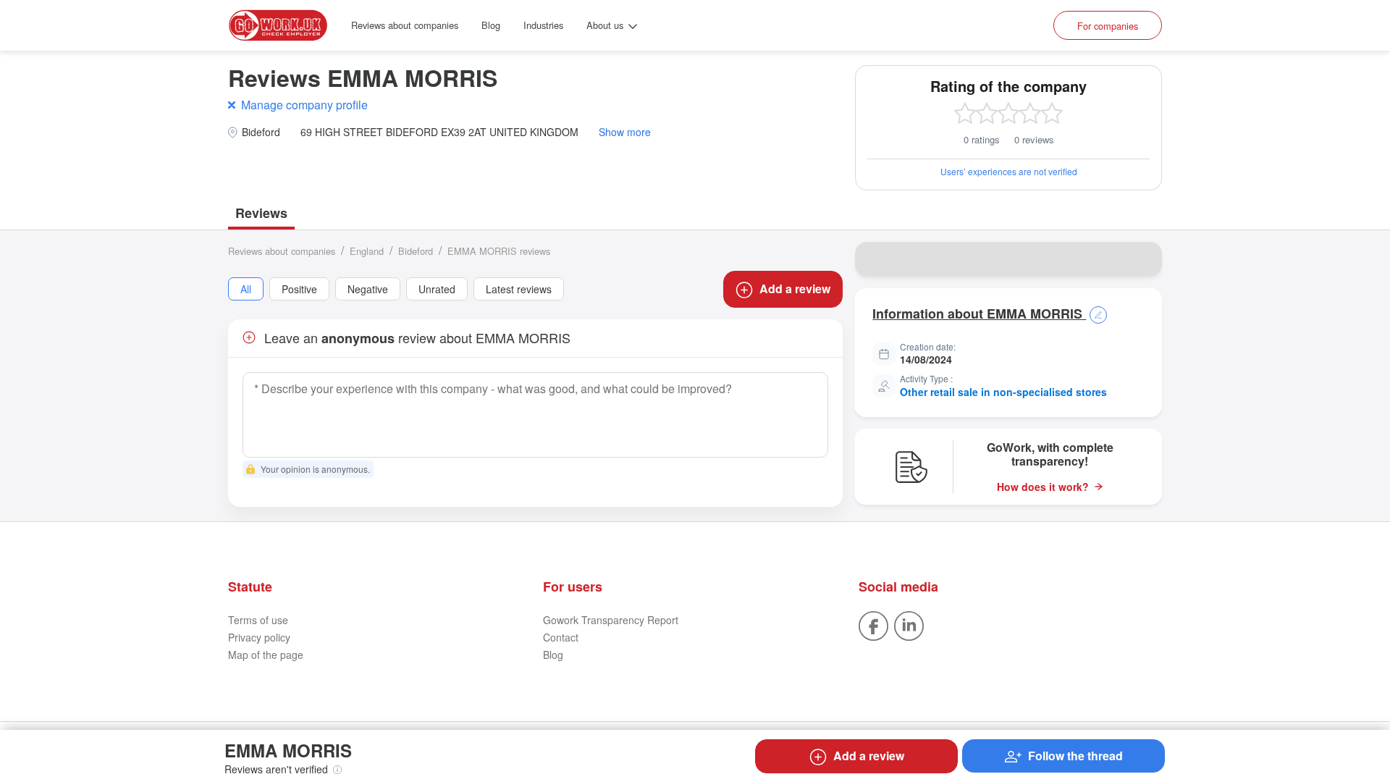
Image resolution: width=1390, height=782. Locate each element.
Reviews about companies (404, 25)
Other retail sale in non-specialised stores (1003, 391)
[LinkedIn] (909, 625)
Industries (543, 25)
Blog (490, 25)
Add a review (794, 288)
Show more (625, 132)
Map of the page (265, 654)
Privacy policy (259, 637)
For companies (1107, 26)
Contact (560, 637)
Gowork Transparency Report (610, 620)
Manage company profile (304, 104)
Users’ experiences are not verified (1008, 171)
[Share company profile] (1141, 259)
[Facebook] (873, 625)
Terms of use (258, 620)
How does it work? (1043, 487)
